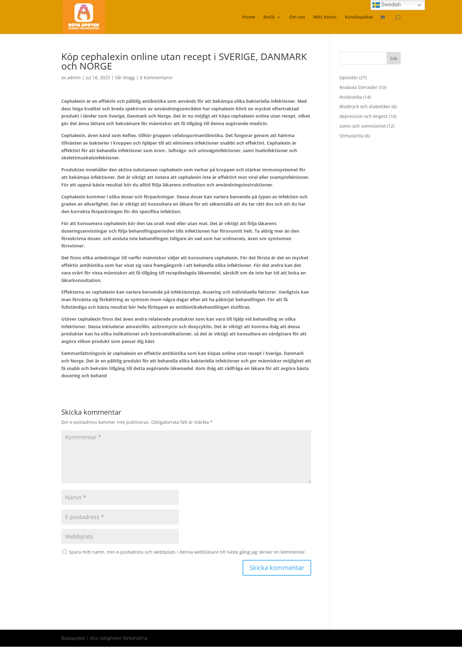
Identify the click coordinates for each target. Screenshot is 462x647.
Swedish (390, 4)
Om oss (297, 17)
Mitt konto (325, 17)
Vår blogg (125, 77)
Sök (393, 58)
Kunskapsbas (359, 17)
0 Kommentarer (156, 77)
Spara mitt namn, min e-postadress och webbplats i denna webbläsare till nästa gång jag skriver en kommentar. (187, 552)
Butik (269, 17)
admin (74, 77)
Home (248, 17)
